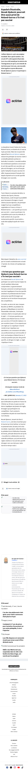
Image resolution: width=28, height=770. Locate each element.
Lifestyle (14, 714)
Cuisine (14, 693)
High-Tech (14, 698)
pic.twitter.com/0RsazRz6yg (15, 392)
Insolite (14, 700)
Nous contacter (14, 745)
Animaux (14, 685)
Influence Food (14, 756)
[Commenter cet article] (7, 29)
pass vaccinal (22, 259)
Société (14, 723)
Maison (14, 716)
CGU (14, 754)
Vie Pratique (14, 727)
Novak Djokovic (15, 154)
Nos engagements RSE (14, 750)
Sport (12, 6)
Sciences (14, 720)
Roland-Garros (5, 422)
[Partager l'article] (2, 29)
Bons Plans (14, 687)
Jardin (14, 702)
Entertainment (14, 689)
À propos (14, 743)
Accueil (2, 6)
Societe (7, 6)
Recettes (14, 695)
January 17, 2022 (20, 395)
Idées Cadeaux (14, 731)
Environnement (14, 691)
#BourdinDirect (15, 389)
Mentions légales (14, 752)
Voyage (14, 729)
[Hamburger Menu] (3, 2)
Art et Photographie (14, 682)
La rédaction (14, 748)
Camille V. (5, 24)
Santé (14, 718)
